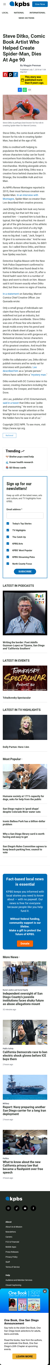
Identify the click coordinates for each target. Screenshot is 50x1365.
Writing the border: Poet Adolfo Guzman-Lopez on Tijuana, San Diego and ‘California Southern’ (24, 645)
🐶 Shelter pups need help (20, 456)
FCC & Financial (12, 1242)
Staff (8, 1262)
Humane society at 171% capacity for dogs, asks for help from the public (23, 798)
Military (6, 1103)
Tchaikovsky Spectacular (17, 697)
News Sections (26, 18)
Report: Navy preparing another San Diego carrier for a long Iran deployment (24, 1110)
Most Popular (12, 759)
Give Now (40, 4)
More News (10, 957)
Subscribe (25, 571)
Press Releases (12, 1252)
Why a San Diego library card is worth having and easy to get (23, 835)
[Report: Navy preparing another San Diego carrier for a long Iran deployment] (25, 1087)
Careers (9, 1237)
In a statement (11, 293)
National (19, 12)
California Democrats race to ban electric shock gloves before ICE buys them (25, 1055)
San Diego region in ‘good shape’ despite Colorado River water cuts (22, 810)
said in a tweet (11, 402)
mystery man (38, 374)
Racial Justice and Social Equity (15, 990)
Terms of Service (13, 1267)
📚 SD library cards (16, 467)
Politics (6, 1158)
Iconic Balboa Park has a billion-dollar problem (24, 823)
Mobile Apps (11, 1247)
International (37, 12)
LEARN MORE (24, 1356)
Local (5, 12)
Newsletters (11, 1232)
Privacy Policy (12, 1257)
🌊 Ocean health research (19, 462)
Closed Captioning (13, 1285)
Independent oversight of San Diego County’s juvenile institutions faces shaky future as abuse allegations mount (23, 999)
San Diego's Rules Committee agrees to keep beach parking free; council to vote (25, 849)
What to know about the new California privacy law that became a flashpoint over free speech (23, 1167)
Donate (25, 943)
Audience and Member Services (19, 1280)
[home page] (20, 4)
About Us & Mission (14, 1227)
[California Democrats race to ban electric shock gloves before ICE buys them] (25, 1032)
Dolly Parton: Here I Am (16, 746)
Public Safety (8, 1048)
